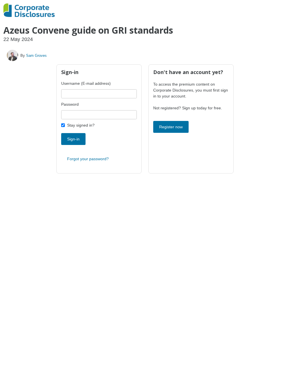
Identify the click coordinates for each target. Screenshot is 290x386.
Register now (171, 127)
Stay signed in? (81, 125)
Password (70, 104)
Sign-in (73, 139)
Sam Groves (36, 55)
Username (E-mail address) (86, 83)
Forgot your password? (88, 159)
